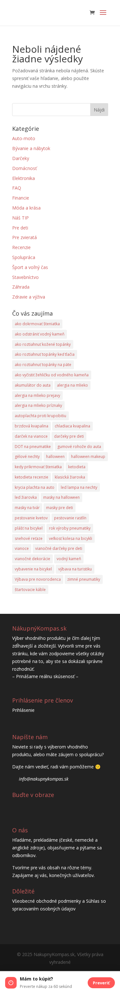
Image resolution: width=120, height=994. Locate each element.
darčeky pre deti (69, 436)
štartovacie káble (30, 589)
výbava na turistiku (75, 569)
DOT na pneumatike (33, 446)
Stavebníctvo (25, 277)
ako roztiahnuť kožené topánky (43, 344)
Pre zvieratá (24, 237)
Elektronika (23, 178)
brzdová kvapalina (31, 426)
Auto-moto (23, 138)
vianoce (22, 548)
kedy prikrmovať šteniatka (38, 467)
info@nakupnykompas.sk (43, 779)
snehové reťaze (29, 538)
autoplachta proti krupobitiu (40, 415)
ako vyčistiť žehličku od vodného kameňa (52, 375)
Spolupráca (23, 257)
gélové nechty (27, 456)
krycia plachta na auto (34, 487)
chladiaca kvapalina (72, 426)
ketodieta (76, 467)
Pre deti (20, 228)
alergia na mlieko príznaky (38, 405)
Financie (20, 198)
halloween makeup (88, 456)
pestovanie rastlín (70, 518)
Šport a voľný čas (30, 267)
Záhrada (20, 287)
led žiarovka (26, 497)
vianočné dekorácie (32, 558)
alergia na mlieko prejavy (37, 395)
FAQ (16, 188)
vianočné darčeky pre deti (58, 548)
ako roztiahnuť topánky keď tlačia (45, 354)
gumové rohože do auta (79, 446)
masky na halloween (61, 497)
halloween (55, 456)
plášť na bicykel (29, 528)
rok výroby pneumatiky (70, 528)
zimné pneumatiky (83, 579)
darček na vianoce (31, 436)
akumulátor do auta (33, 385)
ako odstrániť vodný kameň (39, 334)
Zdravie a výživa (28, 297)
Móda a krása (26, 208)
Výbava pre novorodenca (38, 579)
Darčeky (20, 158)
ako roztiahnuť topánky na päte (43, 364)
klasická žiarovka (70, 477)
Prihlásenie (23, 710)
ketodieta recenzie (31, 477)
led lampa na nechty (79, 487)
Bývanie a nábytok (31, 148)
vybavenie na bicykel (33, 569)
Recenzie (21, 247)
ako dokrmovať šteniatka (37, 324)
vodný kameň (69, 558)
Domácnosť (24, 168)
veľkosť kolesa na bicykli (70, 538)
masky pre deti (59, 507)
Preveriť (101, 983)
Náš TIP (20, 218)
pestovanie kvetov (31, 518)
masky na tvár (27, 507)
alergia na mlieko (72, 385)
